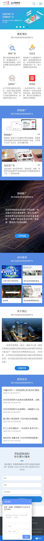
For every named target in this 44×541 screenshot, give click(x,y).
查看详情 (22, 368)
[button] (17, 27)
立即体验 (22, 236)
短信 (39, 538)
